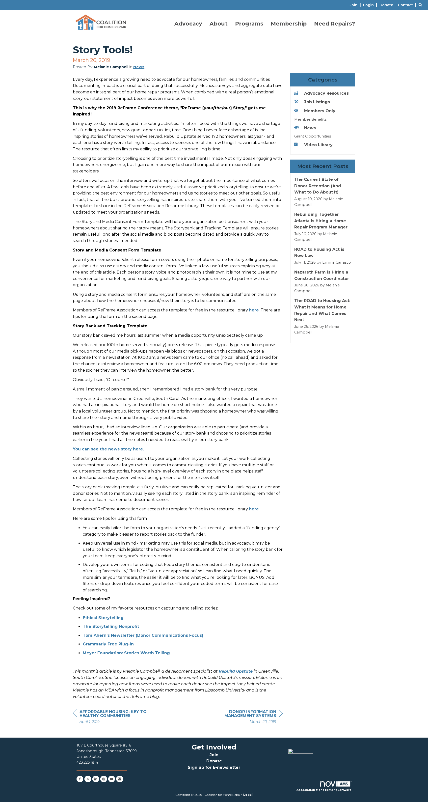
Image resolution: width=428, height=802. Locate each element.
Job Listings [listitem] (317, 102)
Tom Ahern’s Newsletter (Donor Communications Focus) (143, 635)
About (219, 23)
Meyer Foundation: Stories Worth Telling (126, 653)
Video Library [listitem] (318, 144)
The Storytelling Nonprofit (111, 626)
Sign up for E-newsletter (214, 767)
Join (214, 754)
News (138, 67)
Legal (248, 795)
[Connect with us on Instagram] (103, 779)
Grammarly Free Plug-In (108, 644)
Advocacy (188, 23)
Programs (249, 23)
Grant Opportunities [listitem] (312, 136)
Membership (289, 23)
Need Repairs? (334, 23)
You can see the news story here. (108, 449)
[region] (246, 717)
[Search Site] (421, 4)
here (254, 310)
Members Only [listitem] (319, 111)
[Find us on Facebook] (80, 779)
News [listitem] (310, 128)
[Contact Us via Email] (119, 779)
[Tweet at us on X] (87, 779)
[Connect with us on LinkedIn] (95, 779)
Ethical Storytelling (103, 617)
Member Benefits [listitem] (310, 119)
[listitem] (356, 4)
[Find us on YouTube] (111, 779)
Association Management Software (323, 790)
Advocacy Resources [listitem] (326, 93)
